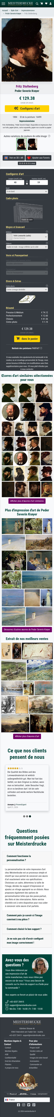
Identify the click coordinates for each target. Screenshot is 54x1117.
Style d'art (14, 10)
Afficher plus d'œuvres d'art (27, 736)
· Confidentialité (10, 1058)
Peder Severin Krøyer (13, 13)
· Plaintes (7, 1064)
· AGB (6, 1054)
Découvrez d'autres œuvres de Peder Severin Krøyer (27, 629)
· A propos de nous (11, 1068)
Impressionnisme (28, 10)
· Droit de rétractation (12, 1061)
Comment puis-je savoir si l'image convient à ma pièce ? (24, 917)
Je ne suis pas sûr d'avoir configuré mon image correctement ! (25, 940)
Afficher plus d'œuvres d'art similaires (27, 501)
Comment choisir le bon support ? (24, 929)
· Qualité (32, 1054)
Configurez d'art (29, 108)
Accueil (5, 10)
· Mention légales (10, 1051)
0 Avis (32, 163)
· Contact (7, 1048)
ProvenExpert (21, 804)
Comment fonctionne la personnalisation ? (19, 858)
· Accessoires (34, 1061)
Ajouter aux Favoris (40, 157)
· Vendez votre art (36, 1051)
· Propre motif (34, 1048)
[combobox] (27, 191)
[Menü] (3, 4)
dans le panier (29, 338)
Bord (7, 188)
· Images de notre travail (38, 1058)
